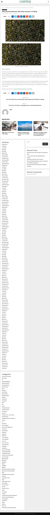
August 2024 (4, 165)
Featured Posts (5, 416)
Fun (2, 421)
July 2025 (4, 146)
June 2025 (4, 147)
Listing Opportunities (6, 451)
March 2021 (4, 237)
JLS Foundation (5, 437)
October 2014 (5, 366)
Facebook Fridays (5, 409)
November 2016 (5, 326)
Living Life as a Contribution (7, 455)
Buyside (3, 397)
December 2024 (5, 158)
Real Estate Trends (6, 477)
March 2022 (4, 216)
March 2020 (4, 258)
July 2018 (4, 291)
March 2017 (4, 319)
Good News (4, 423)
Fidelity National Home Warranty (8, 418)
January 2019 (5, 280)
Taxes (3, 490)
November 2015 (5, 347)
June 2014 (4, 368)
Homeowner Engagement (7, 427)
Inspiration (4, 432)
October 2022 (5, 203)
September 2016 (5, 329)
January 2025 (5, 156)
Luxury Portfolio (5, 456)
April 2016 (4, 338)
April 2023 (4, 193)
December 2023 (5, 179)
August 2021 (4, 228)
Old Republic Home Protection (8, 474)
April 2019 (4, 275)
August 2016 (4, 331)
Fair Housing (4, 411)
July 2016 (4, 333)
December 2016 (5, 324)
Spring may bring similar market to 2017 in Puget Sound (23, 134)
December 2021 (5, 221)
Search (28, 141)
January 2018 (5, 301)
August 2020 (4, 249)
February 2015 (5, 363)
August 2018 (4, 289)
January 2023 (5, 198)
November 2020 (5, 244)
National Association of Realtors (8, 469)
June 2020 (4, 252)
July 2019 (4, 272)
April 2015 (4, 359)
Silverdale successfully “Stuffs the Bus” (35, 159)
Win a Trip (4, 505)
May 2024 (4, 170)
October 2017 (5, 307)
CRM (3, 402)
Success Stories (5, 484)
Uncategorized (5, 498)
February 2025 (5, 154)
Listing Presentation (6, 453)
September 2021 (5, 226)
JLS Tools (4, 441)
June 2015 (4, 356)
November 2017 (5, 305)
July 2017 (4, 312)
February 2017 (5, 321)
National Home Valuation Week (8, 470)
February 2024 (5, 175)
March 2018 (4, 298)
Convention (4, 400)
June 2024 (4, 168)
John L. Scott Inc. (5, 442)
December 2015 (5, 345)
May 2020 (4, 254)
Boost (3, 388)
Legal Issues (4, 448)
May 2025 (4, 149)
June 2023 (4, 189)
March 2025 (4, 153)
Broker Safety (5, 393)
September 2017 (5, 308)
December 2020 (5, 242)
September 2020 (5, 247)
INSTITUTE (4, 435)
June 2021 (4, 231)
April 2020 (4, 256)
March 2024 (4, 174)
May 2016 (4, 336)
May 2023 (4, 191)
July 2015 (4, 354)
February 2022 (5, 217)
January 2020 (5, 261)
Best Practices (5, 386)
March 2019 (4, 277)
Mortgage (4, 465)
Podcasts (4, 476)
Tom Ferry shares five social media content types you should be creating (25, 99)
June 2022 (4, 210)
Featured (4, 413)
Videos (3, 502)
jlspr (3, 13)
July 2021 (4, 230)
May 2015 (4, 357)
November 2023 (5, 181)
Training (3, 493)
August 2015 (4, 352)
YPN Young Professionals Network (9, 507)
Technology (4, 491)
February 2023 (5, 196)
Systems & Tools (5, 488)
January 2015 (5, 364)
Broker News (4, 392)
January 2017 (5, 322)
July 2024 (4, 167)
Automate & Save (5, 383)
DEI (2, 404)
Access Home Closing (6, 376)
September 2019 (5, 268)
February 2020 (5, 259)
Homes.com (4, 428)
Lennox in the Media (6, 449)
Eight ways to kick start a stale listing (8, 133)
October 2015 (5, 349)
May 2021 (4, 233)
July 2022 (4, 209)
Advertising (4, 378)
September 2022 (5, 205)
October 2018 (5, 286)
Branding (4, 390)
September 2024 (5, 163)
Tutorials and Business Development (9, 495)
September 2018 (5, 287)
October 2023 (5, 182)
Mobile (3, 463)
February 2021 (5, 238)
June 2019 (4, 273)
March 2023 (4, 195)
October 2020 (5, 245)
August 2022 (4, 207)
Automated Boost (5, 385)
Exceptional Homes (6, 407)
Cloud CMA (4, 399)
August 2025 (4, 144)
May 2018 (4, 294)
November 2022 (5, 202)
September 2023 (5, 184)
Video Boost (4, 500)
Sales (3, 479)
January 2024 (5, 177)
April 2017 (4, 317)
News (3, 472)
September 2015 (5, 350)
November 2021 (5, 223)
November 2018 (5, 284)
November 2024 (5, 160)
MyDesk (3, 467)
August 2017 (4, 310)
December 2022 (5, 200)
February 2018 (5, 300)
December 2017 (5, 303)
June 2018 (4, 293)
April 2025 (4, 151)
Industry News (4, 9)
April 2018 (4, 296)
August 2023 (4, 186)
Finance (3, 420)
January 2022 (5, 219)
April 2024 (4, 172)
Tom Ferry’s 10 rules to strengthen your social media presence (25, 105)
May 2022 (4, 212)
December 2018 (5, 282)
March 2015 (4, 361)
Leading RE (4, 446)
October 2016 (5, 328)
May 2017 (4, 315)
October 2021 (5, 224)
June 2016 (4, 335)
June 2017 (4, 314)
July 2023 (4, 188)
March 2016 (4, 340)
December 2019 (5, 263)
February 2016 (5, 342)
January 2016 (5, 343)
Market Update (5, 458)
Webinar (3, 504)
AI (2, 379)
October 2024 (5, 161)
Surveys (3, 486)
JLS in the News (5, 439)
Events (3, 406)
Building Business (5, 395)
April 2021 (4, 235)
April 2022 (4, 214)
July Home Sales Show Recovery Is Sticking (22, 89)
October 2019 (5, 266)
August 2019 (4, 270)
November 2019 (5, 265)
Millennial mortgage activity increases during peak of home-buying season (40, 134)
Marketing (4, 460)
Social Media (4, 483)
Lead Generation (5, 444)
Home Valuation (5, 425)
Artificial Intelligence (6, 381)
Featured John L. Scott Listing (8, 414)
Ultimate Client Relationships (8, 497)
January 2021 (5, 240)
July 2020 (4, 251)
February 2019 (5, 279)
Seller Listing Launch (6, 481)
